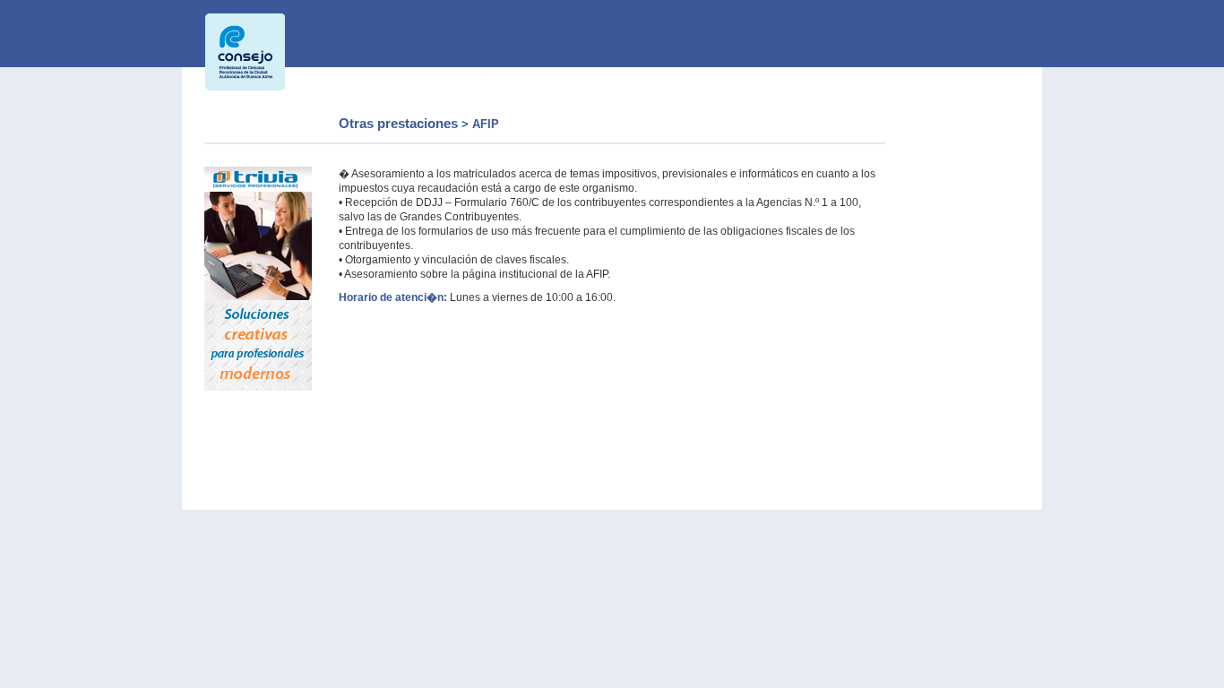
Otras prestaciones (400, 123)
